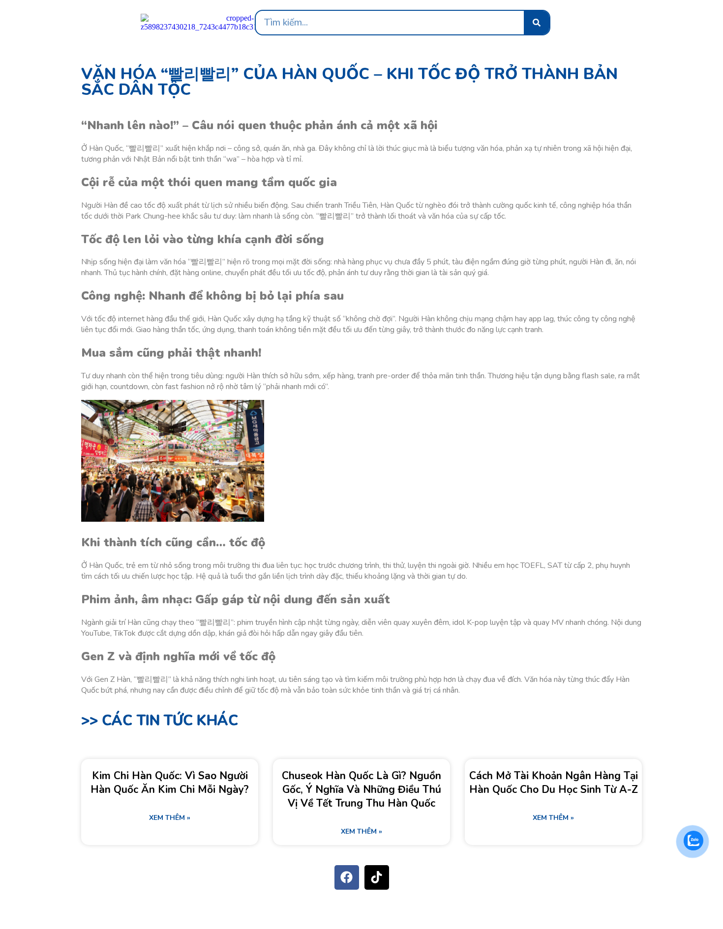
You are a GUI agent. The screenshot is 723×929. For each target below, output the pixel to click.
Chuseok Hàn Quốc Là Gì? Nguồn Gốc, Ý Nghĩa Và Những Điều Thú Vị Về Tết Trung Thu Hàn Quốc (361, 789)
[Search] (536, 22)
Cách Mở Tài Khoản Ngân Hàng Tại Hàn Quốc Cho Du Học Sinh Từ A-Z (553, 782)
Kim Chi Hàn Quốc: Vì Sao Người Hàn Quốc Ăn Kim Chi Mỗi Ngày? (169, 782)
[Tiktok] (376, 877)
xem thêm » (169, 817)
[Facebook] (346, 877)
